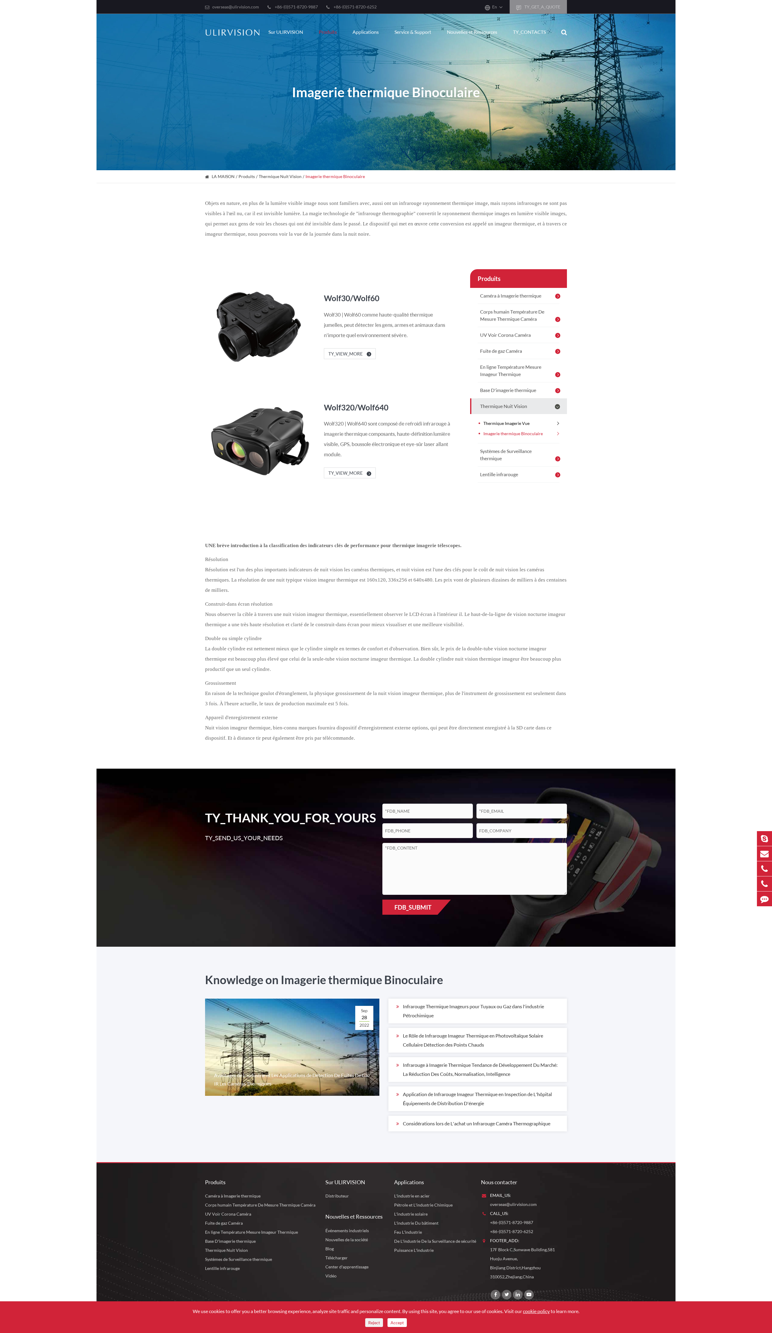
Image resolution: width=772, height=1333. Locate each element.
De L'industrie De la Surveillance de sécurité (435, 1241)
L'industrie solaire (411, 1214)
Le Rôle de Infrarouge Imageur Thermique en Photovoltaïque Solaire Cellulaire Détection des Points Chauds (473, 1040)
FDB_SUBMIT (413, 907)
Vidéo (331, 1275)
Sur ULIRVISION (285, 32)
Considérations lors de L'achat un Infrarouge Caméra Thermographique (476, 1123)
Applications (366, 32)
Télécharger (336, 1257)
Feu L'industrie (408, 1232)
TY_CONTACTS (529, 32)
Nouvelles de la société (346, 1239)
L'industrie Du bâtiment (416, 1223)
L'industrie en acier (412, 1195)
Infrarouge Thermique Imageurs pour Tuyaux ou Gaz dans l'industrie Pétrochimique (473, 1010)
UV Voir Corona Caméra (505, 335)
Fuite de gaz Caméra (501, 351)
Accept (397, 1322)
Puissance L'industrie (414, 1250)
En (494, 6)
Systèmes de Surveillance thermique (506, 454)
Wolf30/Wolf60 (351, 298)
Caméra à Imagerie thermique (510, 295)
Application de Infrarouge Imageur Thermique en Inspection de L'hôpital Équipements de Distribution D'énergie (477, 1098)
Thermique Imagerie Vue (506, 423)
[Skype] (764, 838)
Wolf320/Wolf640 (356, 407)
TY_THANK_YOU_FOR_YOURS (284, 817)
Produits (328, 32)
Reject (374, 1322)
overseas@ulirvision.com (235, 6)
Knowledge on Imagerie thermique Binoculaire (324, 980)
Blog (329, 1248)
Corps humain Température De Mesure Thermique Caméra (512, 315)
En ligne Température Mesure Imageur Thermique (510, 370)
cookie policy (536, 1311)
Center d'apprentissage (347, 1266)
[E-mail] (764, 853)
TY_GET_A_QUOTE (542, 6)
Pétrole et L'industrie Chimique (423, 1204)
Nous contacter (499, 1182)
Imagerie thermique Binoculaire (335, 176)
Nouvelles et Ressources (472, 32)
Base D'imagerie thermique (508, 390)
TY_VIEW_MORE (346, 353)
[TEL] (764, 868)
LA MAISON (223, 176)
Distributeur (337, 1195)
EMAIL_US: (500, 1195)
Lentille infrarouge (499, 474)
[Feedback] (764, 898)
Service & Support (412, 32)
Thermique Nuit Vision (280, 176)
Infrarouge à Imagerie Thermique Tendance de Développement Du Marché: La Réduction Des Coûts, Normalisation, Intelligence (480, 1069)
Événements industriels (347, 1230)
